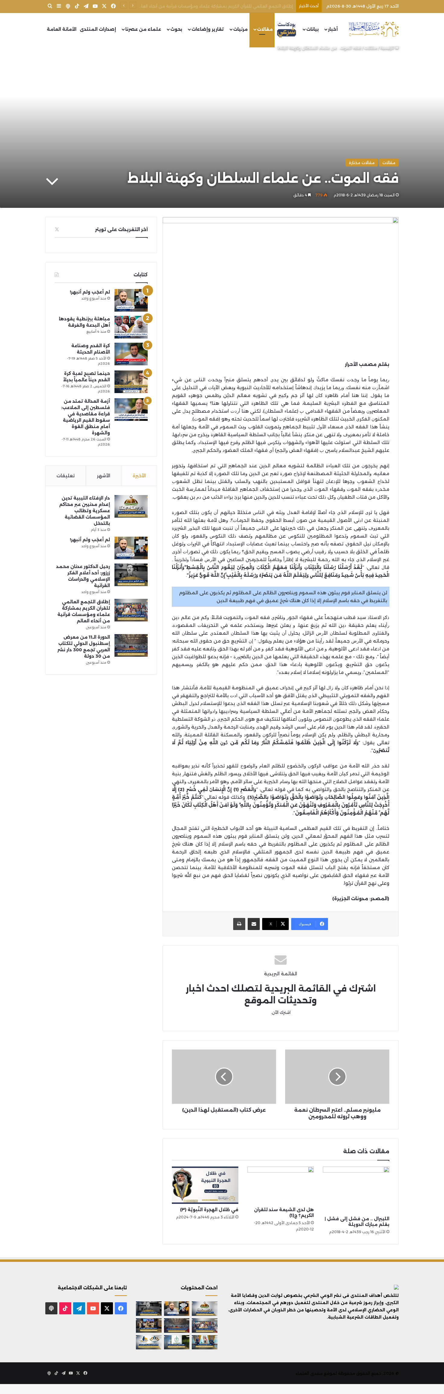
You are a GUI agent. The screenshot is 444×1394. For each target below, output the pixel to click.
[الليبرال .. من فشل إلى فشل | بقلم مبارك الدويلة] (356, 1190)
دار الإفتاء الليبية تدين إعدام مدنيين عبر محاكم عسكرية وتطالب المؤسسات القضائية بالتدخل (84, 510)
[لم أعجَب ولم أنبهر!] (131, 300)
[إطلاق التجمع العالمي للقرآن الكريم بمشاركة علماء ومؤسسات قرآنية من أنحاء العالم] (131, 610)
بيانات (312, 29)
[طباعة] (239, 924)
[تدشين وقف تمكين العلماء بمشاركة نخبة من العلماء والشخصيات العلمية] (149, 1325)
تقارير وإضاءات (207, 29)
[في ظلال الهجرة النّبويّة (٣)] (205, 1185)
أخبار (333, 29)
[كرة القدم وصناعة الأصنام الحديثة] (131, 354)
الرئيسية (387, 48)
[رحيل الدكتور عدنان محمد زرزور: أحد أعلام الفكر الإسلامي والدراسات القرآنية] (131, 575)
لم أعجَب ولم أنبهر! (90, 292)
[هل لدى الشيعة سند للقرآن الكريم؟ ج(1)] (280, 1185)
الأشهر (103, 475)
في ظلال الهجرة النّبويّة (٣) (209, 1209)
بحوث (176, 29)
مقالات (265, 29)
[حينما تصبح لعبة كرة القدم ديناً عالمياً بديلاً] (131, 381)
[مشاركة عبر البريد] (254, 924)
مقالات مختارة (362, 162)
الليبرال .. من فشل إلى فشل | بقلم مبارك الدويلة (357, 1221)
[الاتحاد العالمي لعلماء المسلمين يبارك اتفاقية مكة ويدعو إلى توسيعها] (177, 1342)
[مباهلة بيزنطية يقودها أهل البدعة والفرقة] (131, 327)
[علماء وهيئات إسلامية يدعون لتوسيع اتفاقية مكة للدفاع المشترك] (204, 1342)
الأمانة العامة (61, 29)
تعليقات (65, 475)
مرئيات (240, 29)
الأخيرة (139, 475)
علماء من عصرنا (143, 29)
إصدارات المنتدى (98, 29)
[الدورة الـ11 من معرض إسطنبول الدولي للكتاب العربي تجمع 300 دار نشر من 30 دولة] (131, 645)
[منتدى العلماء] (374, 29)
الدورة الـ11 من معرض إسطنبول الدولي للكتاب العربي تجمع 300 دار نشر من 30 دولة (216, 6)
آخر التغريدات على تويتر (121, 229)
